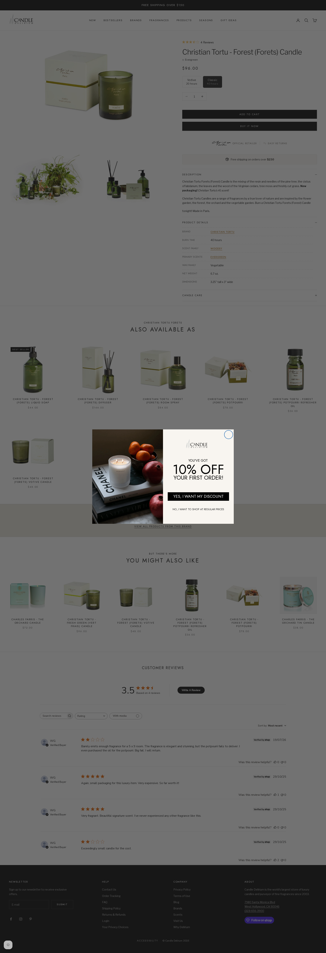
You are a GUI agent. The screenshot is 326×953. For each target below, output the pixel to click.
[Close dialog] (228, 434)
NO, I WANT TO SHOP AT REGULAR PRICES (198, 509)
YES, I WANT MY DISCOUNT (198, 496)
